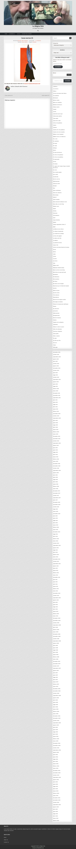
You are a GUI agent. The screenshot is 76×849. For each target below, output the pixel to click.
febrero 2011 (56, 588)
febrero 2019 (56, 459)
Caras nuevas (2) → (46, 95)
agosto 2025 (56, 359)
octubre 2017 (56, 495)
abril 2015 (55, 522)
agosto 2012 (56, 566)
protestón (55, 311)
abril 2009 (55, 627)
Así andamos (56, 95)
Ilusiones (55, 213)
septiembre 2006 (57, 695)
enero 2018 (55, 488)
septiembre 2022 (57, 379)
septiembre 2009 (57, 625)
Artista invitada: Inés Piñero (59, 93)
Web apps (55, 347)
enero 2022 (55, 391)
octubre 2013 (56, 543)
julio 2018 (55, 475)
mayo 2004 (55, 759)
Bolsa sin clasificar (57, 102)
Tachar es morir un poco (58, 327)
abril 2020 (55, 427)
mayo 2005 (55, 732)
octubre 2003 (56, 775)
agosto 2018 (56, 472)
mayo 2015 (55, 520)
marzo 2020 (55, 429)
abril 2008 (55, 652)
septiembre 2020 (57, 418)
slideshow (55, 324)
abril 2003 (55, 788)
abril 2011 (55, 584)
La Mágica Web (38, 26)
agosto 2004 (56, 752)
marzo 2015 (55, 525)
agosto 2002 (56, 807)
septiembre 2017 (57, 497)
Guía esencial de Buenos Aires (60, 202)
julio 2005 (55, 727)
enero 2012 (55, 575)
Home (6, 33)
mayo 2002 (55, 813)
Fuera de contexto (57, 192)
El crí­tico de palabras (58, 154)
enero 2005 (55, 741)
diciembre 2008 (56, 634)
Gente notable (56, 199)
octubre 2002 (56, 802)
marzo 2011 (55, 586)
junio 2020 (55, 422)
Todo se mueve (56, 336)
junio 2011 (55, 582)
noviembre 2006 (56, 691)
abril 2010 (55, 609)
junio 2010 (55, 604)
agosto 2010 (56, 600)
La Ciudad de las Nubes (58, 233)
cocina (54, 111)
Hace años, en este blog (58, 204)
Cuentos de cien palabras (59, 129)
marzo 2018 (55, 484)
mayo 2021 (55, 404)
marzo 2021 (55, 409)
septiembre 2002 (57, 804)
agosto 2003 (56, 779)
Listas (54, 256)
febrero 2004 (56, 766)
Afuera (54, 91)
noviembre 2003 (56, 773)
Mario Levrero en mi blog (59, 270)
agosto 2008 (56, 643)
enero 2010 (55, 616)
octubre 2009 (56, 622)
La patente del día (57, 242)
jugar (54, 227)
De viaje (55, 145)
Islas (54, 217)
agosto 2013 (56, 547)
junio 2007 (55, 675)
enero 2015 (55, 529)
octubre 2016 (56, 507)
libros (54, 251)
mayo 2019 (55, 452)
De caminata (56, 141)
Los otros (55, 261)
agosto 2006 (56, 698)
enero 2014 (55, 541)
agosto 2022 (56, 381)
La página (55, 240)
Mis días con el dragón (58, 283)
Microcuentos (56, 279)
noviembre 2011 (56, 577)
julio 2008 (55, 645)
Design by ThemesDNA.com (38, 847)
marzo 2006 (55, 709)
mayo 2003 (55, 786)
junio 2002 (55, 811)
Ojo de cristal (56, 292)
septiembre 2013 (57, 545)
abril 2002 (55, 816)
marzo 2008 (55, 654)
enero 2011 (55, 591)
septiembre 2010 (57, 597)
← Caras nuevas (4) (8, 95)
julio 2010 (55, 602)
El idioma (55, 164)
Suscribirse (58, 66)
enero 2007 (55, 686)
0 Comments (38, 40)
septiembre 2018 (57, 470)
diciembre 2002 (56, 798)
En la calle (55, 174)
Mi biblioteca (56, 277)
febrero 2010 (56, 613)
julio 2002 (55, 809)
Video (54, 345)
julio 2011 (55, 579)
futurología (55, 195)
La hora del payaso (57, 236)
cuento (54, 125)
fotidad (55, 186)
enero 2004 (55, 768)
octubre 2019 (56, 441)
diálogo (55, 148)
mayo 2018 (55, 479)
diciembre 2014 (56, 532)
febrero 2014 (56, 538)
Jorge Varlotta (56, 220)
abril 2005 (55, 734)
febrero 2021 (56, 411)
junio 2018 (55, 477)
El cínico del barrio (57, 152)
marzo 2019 (55, 457)
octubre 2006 (56, 693)
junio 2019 (55, 450)
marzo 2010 (55, 611)
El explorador (56, 159)
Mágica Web (56, 265)
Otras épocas (56, 295)
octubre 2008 (56, 638)
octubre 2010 (56, 595)
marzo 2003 (55, 791)
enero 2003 (55, 795)
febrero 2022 (56, 388)
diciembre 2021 (56, 393)
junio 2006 (55, 702)
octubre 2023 (56, 370)
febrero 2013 (56, 554)
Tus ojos (55, 338)
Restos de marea (57, 317)
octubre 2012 (56, 561)
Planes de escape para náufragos (60, 304)
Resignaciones (56, 315)
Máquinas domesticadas (58, 267)
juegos (54, 222)
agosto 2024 (56, 366)
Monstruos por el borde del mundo (61, 286)
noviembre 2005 (56, 718)
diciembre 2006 (56, 688)
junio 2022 (55, 384)
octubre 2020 (56, 416)
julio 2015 (55, 516)
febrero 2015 (56, 527)
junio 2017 (55, 500)
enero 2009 (55, 632)
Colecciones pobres (57, 116)
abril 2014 (55, 536)
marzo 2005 (55, 736)
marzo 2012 (55, 570)
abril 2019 (55, 454)
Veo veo (55, 342)
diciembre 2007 (56, 661)
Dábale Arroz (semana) (58, 134)
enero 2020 (55, 434)
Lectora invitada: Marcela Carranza (61, 247)
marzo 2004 (55, 763)
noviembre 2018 (56, 466)
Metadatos (55, 274)
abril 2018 (55, 482)
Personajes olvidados (58, 302)
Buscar (54, 73)
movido (54, 288)
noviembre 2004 (56, 745)
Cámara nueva (56, 107)
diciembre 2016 (56, 502)
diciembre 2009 (56, 618)
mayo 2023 (55, 375)
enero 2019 (55, 461)
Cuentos (55, 127)
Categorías (55, 43)
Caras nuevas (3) (27, 38)
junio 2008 (55, 648)
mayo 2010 (55, 607)
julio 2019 (55, 447)
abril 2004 (55, 761)
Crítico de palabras (57, 123)
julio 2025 (55, 361)
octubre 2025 (56, 354)
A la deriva (55, 89)
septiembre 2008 (57, 641)
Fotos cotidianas (57, 190)
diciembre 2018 (56, 463)
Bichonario (55, 98)
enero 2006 (55, 713)
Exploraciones (56, 181)
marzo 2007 (55, 682)
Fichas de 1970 (56, 183)
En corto (55, 170)
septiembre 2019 (57, 443)
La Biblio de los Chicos (58, 229)
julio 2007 (55, 672)
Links (54, 254)
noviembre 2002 (56, 800)
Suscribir (67, 80)
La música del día (57, 238)
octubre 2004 (56, 748)
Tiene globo (55, 333)
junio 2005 (55, 729)
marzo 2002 (55, 818)
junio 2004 (55, 757)
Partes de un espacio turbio (59, 299)
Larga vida (55, 245)
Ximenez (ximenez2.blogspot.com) (32, 83)
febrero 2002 (56, 820)
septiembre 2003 (57, 777)
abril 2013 (55, 552)
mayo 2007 (55, 677)
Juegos (18, 33)
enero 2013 (55, 557)
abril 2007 (55, 679)
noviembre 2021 (56, 395)
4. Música (55, 86)
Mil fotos (55, 281)
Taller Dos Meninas (57, 329)
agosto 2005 (56, 725)
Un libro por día (56, 340)
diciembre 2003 (56, 770)
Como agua (55, 118)
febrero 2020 (56, 432)
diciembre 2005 (56, 716)
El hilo (54, 161)
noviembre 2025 (56, 352)
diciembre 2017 (56, 491)
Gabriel (54, 197)
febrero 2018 (56, 486)
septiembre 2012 (57, 563)
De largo (55, 143)
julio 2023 (55, 372)
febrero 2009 (56, 629)
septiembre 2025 (57, 357)
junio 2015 (55, 518)
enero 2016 (55, 511)
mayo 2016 (55, 509)
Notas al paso (56, 290)
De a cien (55, 139)
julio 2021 (55, 400)
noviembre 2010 (56, 593)
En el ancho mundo (57, 172)
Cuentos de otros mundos (59, 132)
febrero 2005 (56, 738)
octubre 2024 (56, 363)
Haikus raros (56, 206)
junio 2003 (55, 784)
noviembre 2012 (56, 559)
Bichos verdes (56, 100)
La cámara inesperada (58, 231)
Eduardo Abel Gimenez (27, 33)
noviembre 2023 (56, 368)
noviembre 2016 (56, 504)
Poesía (54, 306)
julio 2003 (55, 782)
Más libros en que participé (59, 272)
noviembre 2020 (56, 413)
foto (54, 188)
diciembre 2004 (56, 743)
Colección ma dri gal (57, 114)
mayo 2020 (55, 425)
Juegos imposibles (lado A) (59, 224)
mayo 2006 (55, 704)
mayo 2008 (55, 650)
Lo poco (55, 258)
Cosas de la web (56, 120)
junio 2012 (55, 568)
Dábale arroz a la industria (59, 136)
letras (54, 249)
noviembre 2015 (56, 513)
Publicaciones (56, 313)
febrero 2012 (56, 572)
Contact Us (6, 842)
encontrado (55, 176)
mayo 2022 (55, 386)
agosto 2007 (56, 670)
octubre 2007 (56, 666)
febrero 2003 (56, 793)
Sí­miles (55, 320)
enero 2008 (55, 659)
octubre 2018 (56, 468)
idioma (54, 211)
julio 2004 (55, 754)
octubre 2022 (56, 377)
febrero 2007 (56, 684)
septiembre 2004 (57, 750)
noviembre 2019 (56, 438)
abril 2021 (55, 407)
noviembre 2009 (56, 620)
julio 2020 (55, 420)
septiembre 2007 (57, 668)
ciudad (54, 109)
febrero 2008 (56, 657)
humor (54, 208)
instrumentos (56, 215)
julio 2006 (55, 700)
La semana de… (12, 33)
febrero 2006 (56, 711)
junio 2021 (55, 402)
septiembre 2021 (57, 397)
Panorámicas (56, 297)
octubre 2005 (56, 720)
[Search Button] (38, 31)
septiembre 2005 (57, 723)
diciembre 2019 (56, 436)
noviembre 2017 (56, 493)
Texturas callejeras (57, 331)
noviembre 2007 (56, 663)
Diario (54, 150)
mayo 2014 (55, 534)
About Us (6, 840)
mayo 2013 (55, 550)
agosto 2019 (56, 445)
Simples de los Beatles (58, 322)
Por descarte (56, 308)
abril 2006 (55, 707)
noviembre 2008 (56, 636)
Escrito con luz (56, 179)
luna (54, 263)
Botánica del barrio (57, 104)
